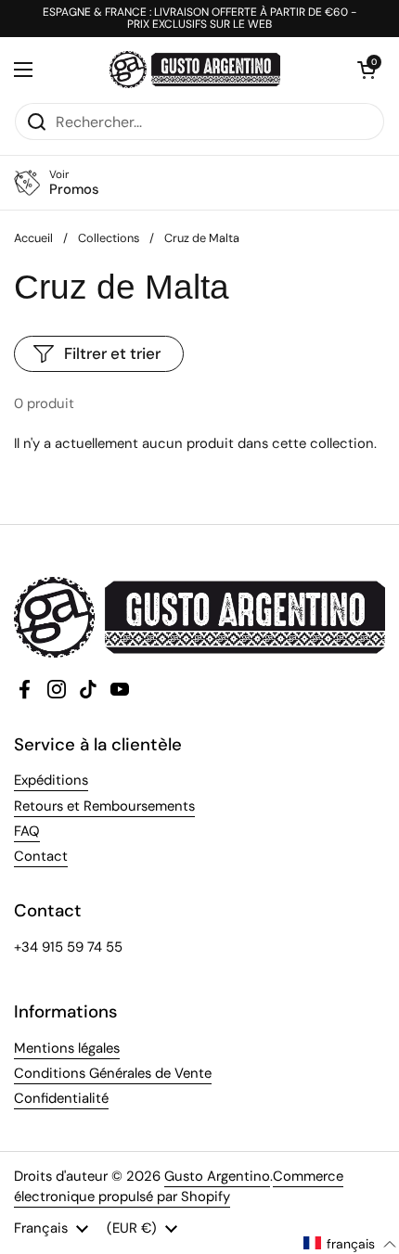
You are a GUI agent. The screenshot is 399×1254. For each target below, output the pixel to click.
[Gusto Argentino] (195, 69)
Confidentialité (61, 1098)
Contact (41, 856)
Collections (108, 238)
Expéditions (51, 780)
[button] (366, 69)
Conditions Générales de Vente (113, 1073)
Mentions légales (67, 1048)
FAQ (27, 831)
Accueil (33, 238)
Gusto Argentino (217, 1176)
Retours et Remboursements (104, 806)
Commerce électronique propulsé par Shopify (178, 1186)
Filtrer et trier (112, 353)
